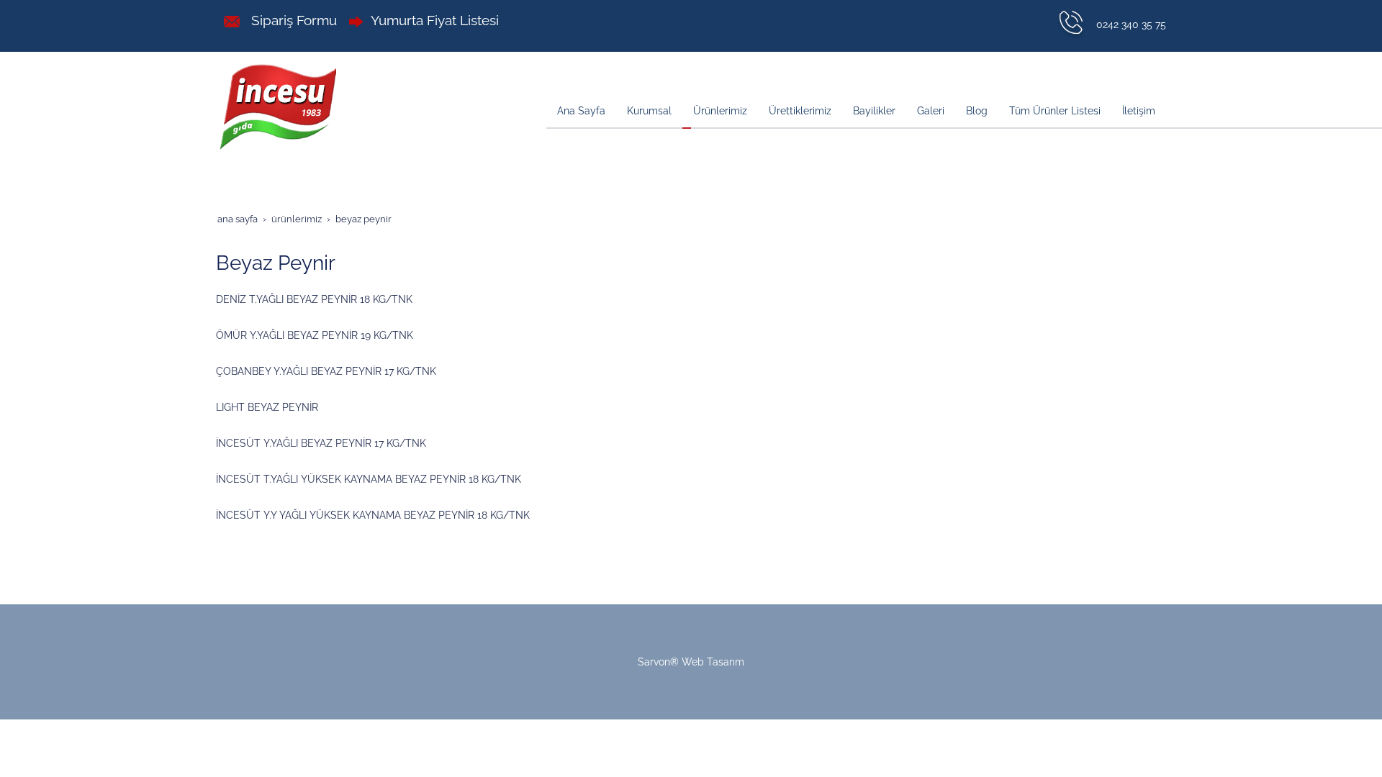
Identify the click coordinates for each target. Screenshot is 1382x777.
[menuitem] (581, 112)
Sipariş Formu (292, 20)
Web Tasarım (713, 662)
